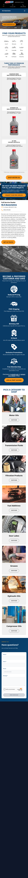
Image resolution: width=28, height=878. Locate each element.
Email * (4, 661)
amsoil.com (14, 374)
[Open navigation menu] (24, 10)
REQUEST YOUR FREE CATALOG (14, 195)
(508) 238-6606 (6, 210)
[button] (1, 21)
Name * (5, 654)
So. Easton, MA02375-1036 (9, 207)
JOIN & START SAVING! (14, 380)
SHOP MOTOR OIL (14, 177)
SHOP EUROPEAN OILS (9, 24)
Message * (5, 675)
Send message (14, 695)
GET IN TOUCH (8, 242)
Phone (4, 668)
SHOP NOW (14, 420)
